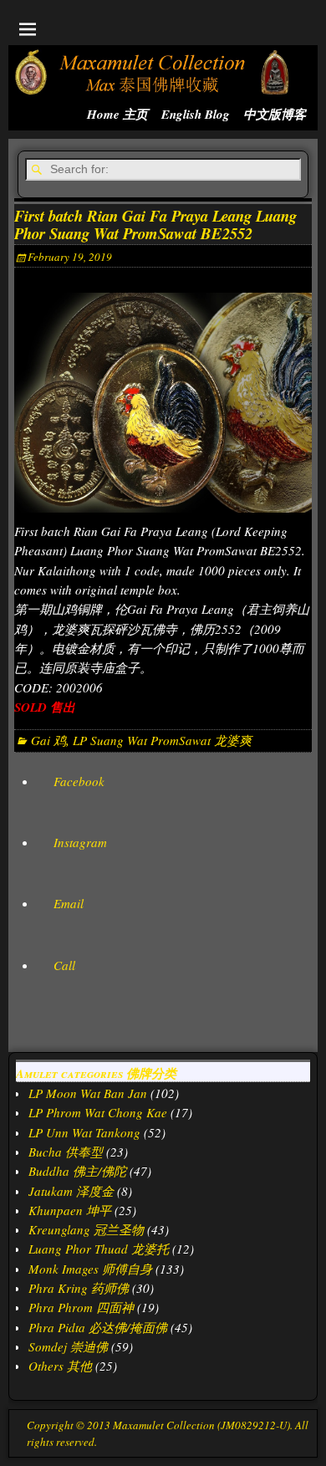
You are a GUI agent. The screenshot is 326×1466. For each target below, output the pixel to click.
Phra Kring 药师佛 (78, 1288)
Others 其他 (60, 1365)
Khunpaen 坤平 (69, 1210)
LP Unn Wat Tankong (84, 1132)
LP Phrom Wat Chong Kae (97, 1112)
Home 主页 (117, 114)
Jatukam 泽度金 (71, 1191)
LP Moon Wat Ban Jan (87, 1093)
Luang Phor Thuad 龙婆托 (98, 1248)
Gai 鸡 (48, 740)
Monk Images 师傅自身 (90, 1268)
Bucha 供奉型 (65, 1151)
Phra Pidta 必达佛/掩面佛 (97, 1327)
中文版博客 (274, 114)
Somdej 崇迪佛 (68, 1346)
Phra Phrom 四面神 (81, 1307)
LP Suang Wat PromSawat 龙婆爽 (162, 740)
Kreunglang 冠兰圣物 (86, 1229)
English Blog (195, 114)
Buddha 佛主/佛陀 (77, 1170)
